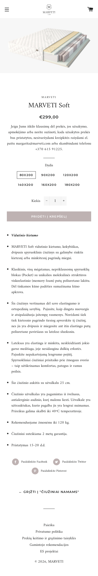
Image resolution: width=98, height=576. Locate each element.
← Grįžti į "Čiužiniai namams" (49, 492)
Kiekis (35, 201)
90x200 (48, 175)
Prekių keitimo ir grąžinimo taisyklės (49, 538)
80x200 (26, 175)
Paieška (49, 525)
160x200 (49, 184)
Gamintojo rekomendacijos (49, 545)
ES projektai (49, 551)
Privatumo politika (49, 532)
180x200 (72, 184)
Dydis (49, 165)
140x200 (25, 184)
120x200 (70, 175)
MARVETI (55, 562)
